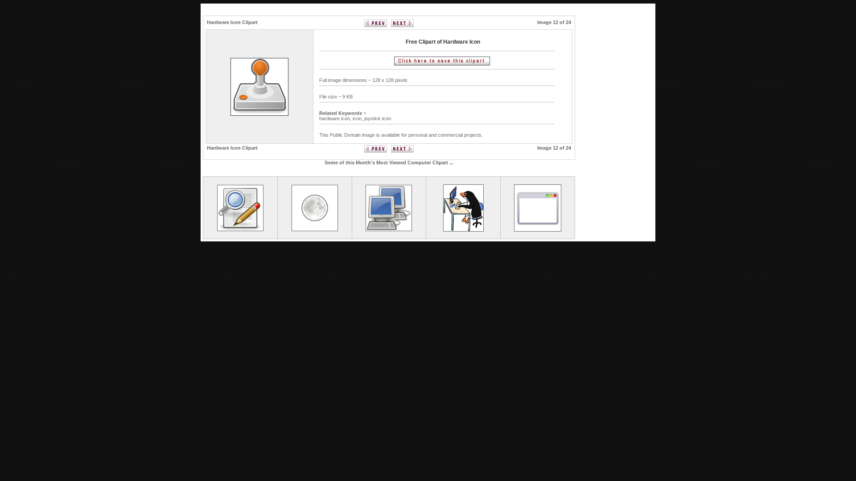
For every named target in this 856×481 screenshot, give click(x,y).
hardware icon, (336, 118)
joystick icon (377, 118)
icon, (358, 118)
